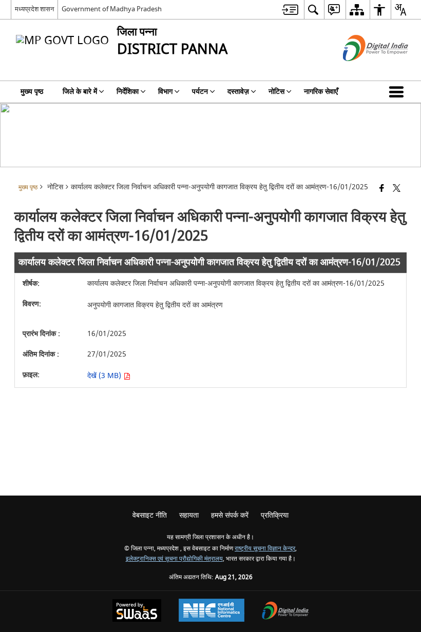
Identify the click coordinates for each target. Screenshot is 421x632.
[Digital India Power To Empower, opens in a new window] (285, 611)
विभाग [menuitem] (165, 91)
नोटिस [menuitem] (276, 91)
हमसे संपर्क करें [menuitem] (229, 515)
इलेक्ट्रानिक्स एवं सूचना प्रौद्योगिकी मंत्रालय (174, 559)
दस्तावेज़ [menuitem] (238, 91)
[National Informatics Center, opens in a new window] (211, 611)
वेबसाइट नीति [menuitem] (149, 515)
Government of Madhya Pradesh (112, 9)
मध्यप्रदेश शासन (34, 9)
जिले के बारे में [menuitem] (80, 91)
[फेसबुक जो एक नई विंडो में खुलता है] (381, 189)
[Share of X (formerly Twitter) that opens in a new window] (396, 189)
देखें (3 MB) (105, 375)
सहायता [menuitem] (189, 515)
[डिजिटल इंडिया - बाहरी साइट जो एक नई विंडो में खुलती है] (363, 70)
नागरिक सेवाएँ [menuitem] (321, 91)
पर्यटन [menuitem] (200, 91)
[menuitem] (290, 9)
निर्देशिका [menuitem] (128, 91)
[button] (398, 92)
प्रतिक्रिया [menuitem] (275, 515)
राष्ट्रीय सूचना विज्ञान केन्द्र (265, 548)
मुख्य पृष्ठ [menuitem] (32, 91)
